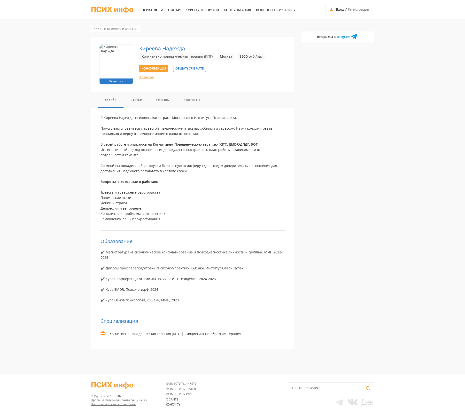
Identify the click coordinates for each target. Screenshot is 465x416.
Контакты (173, 404)
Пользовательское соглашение (113, 404)
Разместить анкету (181, 384)
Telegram (343, 36)
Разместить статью (181, 389)
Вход (340, 9)
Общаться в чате (189, 68)
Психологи (152, 10)
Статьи (174, 10)
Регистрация (358, 9)
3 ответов (146, 77)
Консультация (237, 10)
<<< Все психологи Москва (115, 28)
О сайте (172, 399)
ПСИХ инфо (112, 10)
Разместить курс (179, 394)
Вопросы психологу (275, 10)
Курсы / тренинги (202, 10)
